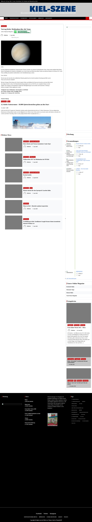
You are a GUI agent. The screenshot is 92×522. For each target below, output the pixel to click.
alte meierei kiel (74, 418)
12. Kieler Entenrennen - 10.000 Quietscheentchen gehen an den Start (25, 104)
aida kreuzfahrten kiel (74, 412)
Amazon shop (73, 423)
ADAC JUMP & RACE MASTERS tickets (77, 407)
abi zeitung (80, 403)
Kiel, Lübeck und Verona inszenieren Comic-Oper (37, 144)
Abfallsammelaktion (74, 403)
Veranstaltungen (14, 18)
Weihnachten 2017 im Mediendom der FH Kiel (36, 159)
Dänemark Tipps (70, 289)
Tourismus (83, 325)
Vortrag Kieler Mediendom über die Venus (16, 29)
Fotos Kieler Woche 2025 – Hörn (76, 327)
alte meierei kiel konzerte (82, 418)
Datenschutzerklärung (30, 422)
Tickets (26, 418)
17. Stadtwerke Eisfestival (75, 399)
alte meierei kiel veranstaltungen (76, 420)
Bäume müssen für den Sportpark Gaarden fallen (37, 190)
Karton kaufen (27, 175)
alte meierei (82, 416)
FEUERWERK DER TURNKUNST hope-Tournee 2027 (83, 160)
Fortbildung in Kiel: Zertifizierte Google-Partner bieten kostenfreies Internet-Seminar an (41, 222)
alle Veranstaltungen (71, 278)
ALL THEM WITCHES (75, 416)
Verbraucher (85, 380)
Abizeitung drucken (74, 405)
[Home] (2, 18)
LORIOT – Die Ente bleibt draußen (82, 169)
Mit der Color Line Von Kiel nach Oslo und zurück (77, 383)
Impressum (41, 18)
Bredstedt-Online (70, 286)
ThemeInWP (59, 520)
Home (6, 18)
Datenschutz (49, 18)
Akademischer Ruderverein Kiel (83, 412)
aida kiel (80, 410)
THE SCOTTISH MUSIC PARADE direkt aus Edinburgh (83, 151)
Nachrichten (24, 18)
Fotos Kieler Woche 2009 (30, 409)
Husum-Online (69, 292)
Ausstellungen (70, 359)
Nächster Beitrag (5, 98)
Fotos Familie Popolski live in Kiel (32, 413)
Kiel (75, 380)
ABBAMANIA (79, 271)
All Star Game (83, 414)
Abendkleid (83, 401)
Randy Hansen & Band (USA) (83, 143)
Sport (9, 101)
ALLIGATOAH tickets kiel (75, 414)
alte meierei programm (85, 420)
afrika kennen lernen (74, 410)
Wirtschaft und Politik (34, 141)
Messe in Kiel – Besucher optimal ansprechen (35, 206)
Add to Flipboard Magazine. (7, 31)
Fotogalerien (32, 18)
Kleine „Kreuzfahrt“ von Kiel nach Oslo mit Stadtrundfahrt (77, 362)
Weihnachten (32, 156)
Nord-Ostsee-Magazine (71, 295)
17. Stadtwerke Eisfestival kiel (76, 401)
